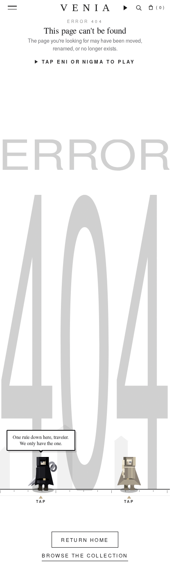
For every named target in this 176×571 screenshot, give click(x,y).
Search (138, 8)
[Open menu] (12, 7)
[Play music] (125, 8)
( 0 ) (160, 7)
